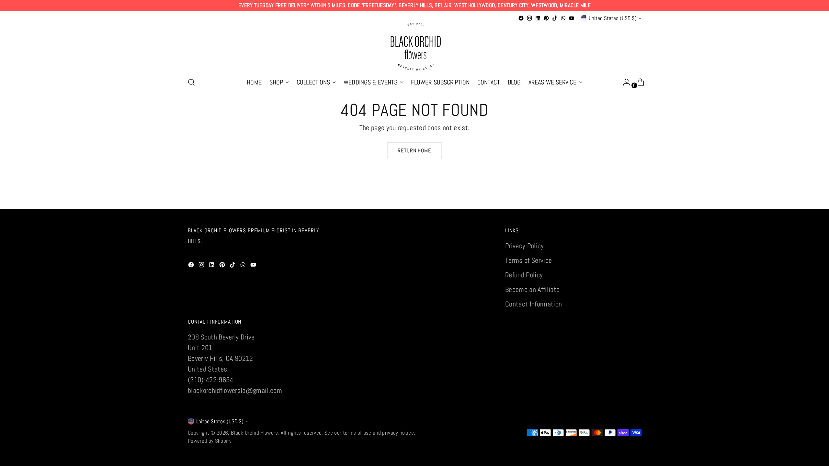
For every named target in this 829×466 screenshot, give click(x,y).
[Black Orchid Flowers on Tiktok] (555, 18)
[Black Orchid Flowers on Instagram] (529, 18)
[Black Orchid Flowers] (414, 47)
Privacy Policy (524, 245)
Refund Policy (524, 274)
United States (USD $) (613, 18)
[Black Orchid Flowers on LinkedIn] (538, 18)
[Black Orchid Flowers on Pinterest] (546, 18)
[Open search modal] (191, 82)
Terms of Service (528, 260)
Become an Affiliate (532, 289)
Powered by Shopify (210, 440)
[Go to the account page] (624, 82)
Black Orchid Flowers (254, 432)
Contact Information (533, 303)
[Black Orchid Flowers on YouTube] (571, 18)
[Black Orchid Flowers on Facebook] (521, 18)
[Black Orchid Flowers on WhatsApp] (563, 18)
